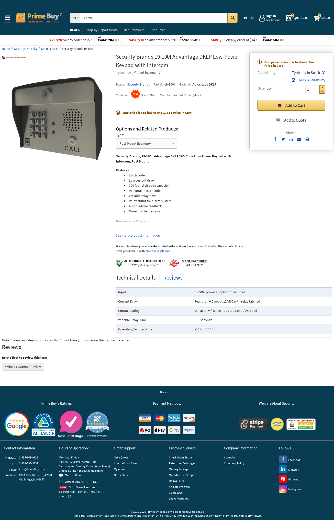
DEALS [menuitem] (75, 30)
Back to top (167, 392)
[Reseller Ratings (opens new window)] (70, 424)
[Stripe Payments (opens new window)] (253, 424)
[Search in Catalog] (232, 18)
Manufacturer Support (183, 475)
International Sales (125, 463)
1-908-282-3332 (28, 463)
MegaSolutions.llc (193, 511)
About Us (229, 457)
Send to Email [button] (299, 139)
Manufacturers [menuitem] (134, 30)
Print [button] (307, 139)
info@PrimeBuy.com (32, 469)
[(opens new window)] (57, 172)
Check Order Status (180, 457)
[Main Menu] (7, 17)
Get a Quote (121, 457)
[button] (323, 73)
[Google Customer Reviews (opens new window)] (16, 424)
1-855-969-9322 (28, 457)
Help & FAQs (176, 481)
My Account (121, 469)
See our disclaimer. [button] (158, 251)
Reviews (173, 277)
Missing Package (179, 469)
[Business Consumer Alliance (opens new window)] (43, 424)
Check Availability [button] (311, 79)
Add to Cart (295, 105)
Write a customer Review (23, 366)
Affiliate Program (179, 487)
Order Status (121, 475)
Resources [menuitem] (157, 30)
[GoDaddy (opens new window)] (301, 424)
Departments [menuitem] (102, 30)
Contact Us (175, 492)
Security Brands (138, 84)
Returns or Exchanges (182, 463)
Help (251, 18)
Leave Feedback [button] (179, 498)
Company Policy (234, 463)
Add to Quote (295, 120)
